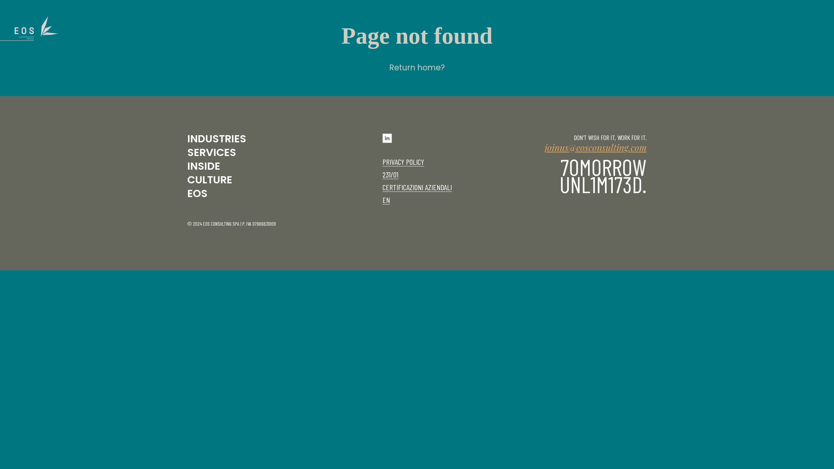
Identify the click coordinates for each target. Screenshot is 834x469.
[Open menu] (36, 28)
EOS (197, 193)
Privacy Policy (403, 161)
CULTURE (209, 179)
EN (386, 200)
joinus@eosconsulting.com (596, 147)
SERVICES (211, 152)
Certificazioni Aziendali (417, 187)
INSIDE (203, 166)
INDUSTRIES (216, 138)
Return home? (417, 67)
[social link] (387, 141)
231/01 (390, 174)
